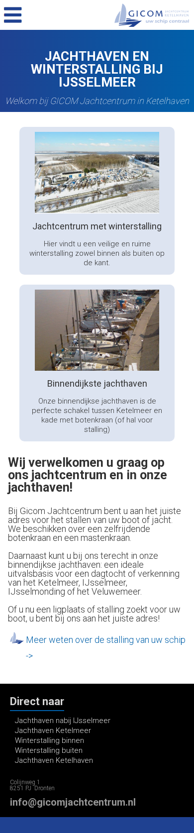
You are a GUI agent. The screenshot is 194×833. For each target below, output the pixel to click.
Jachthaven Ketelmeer (53, 730)
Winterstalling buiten (49, 750)
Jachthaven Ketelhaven (54, 760)
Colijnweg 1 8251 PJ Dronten (32, 785)
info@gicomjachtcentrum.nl (73, 802)
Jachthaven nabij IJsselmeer (62, 720)
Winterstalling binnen (49, 740)
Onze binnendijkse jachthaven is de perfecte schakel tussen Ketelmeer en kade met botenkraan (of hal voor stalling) (97, 415)
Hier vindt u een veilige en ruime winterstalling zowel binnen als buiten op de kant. (97, 253)
